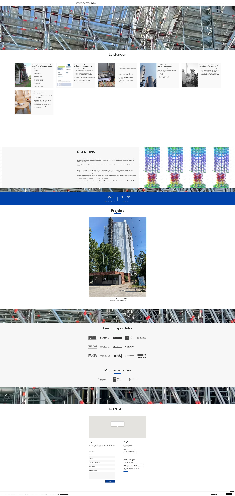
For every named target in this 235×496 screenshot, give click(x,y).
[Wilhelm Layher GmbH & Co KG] (105, 337)
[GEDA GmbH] (92, 346)
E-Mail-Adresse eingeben (94, 462)
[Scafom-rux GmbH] (117, 337)
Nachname (91, 458)
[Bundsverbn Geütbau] (133, 379)
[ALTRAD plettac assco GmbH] (129, 337)
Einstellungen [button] (214, 494)
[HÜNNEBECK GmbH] (129, 346)
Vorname (90, 454)
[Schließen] (233, 494)
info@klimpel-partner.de (128, 449)
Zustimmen (229, 494)
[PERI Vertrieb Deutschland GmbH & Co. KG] (92, 337)
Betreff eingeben (92, 466)
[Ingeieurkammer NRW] (102, 379)
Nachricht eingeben (93, 470)
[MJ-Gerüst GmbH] (141, 337)
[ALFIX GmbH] (105, 346)
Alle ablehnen (221, 494)
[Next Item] (144, 263)
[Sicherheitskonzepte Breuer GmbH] (92, 355)
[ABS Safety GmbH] (117, 355)
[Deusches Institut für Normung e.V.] (117, 379)
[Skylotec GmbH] (129, 355)
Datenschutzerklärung (64, 494)
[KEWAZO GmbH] (117, 346)
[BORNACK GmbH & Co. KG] (141, 355)
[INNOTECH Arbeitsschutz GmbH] (105, 355)
